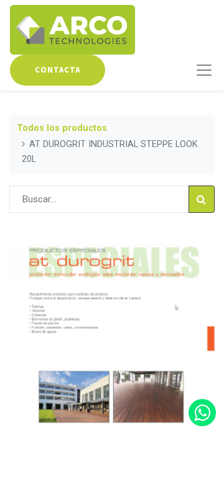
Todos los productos (62, 128)
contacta (57, 70)
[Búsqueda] (202, 199)
